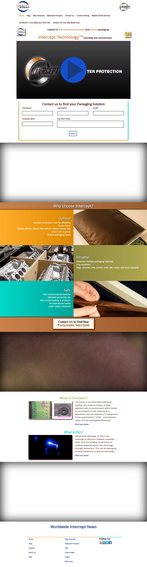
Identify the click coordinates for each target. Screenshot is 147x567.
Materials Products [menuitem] (54, 15)
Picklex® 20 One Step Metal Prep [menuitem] (66, 22)
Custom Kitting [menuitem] (83, 15)
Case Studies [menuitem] (69, 552)
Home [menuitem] (21, 15)
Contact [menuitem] (31, 548)
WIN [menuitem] (30, 557)
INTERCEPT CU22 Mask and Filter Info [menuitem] (34, 22)
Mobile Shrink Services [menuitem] (101, 15)
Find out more (81, 424)
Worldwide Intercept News (73, 527)
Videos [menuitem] (67, 557)
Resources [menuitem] (69, 561)
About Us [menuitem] (32, 552)
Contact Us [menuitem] (69, 15)
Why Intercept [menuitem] (38, 15)
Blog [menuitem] (28, 15)
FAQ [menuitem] (66, 548)
